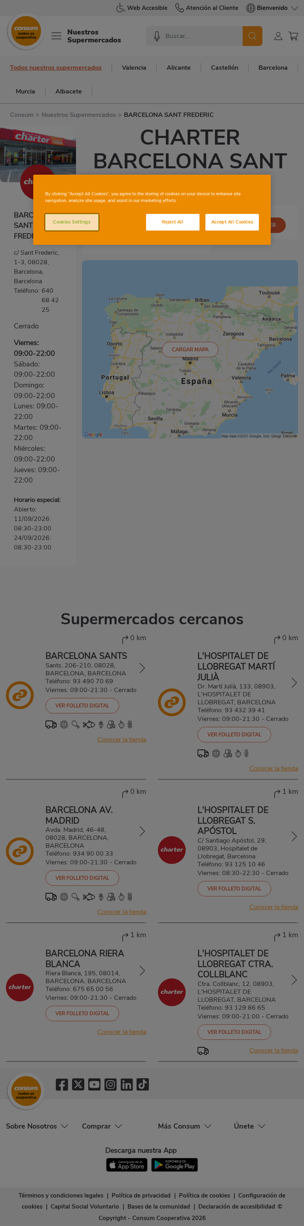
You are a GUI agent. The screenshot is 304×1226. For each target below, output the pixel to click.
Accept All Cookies (232, 222)
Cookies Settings (71, 222)
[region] (152, 210)
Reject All (173, 222)
